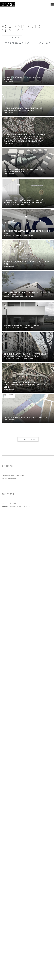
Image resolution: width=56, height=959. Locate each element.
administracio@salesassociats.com (16, 506)
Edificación (12, 38)
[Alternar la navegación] (52, 4)
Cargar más (28, 439)
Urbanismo (44, 43)
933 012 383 (10, 504)
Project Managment (17, 43)
